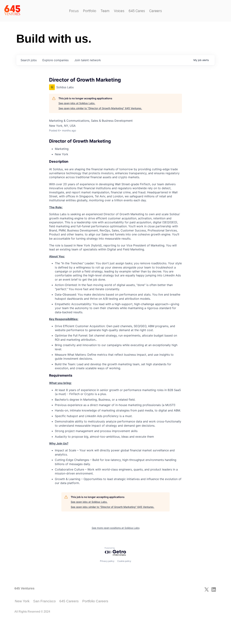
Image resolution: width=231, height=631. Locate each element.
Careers (155, 11)
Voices (119, 11)
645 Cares (137, 11)
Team (105, 11)
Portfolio (89, 11)
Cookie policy (124, 561)
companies (55, 60)
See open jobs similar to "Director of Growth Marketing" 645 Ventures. (100, 108)
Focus (74, 11)
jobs (29, 60)
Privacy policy (107, 561)
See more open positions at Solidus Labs (116, 527)
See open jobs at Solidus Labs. (76, 103)
